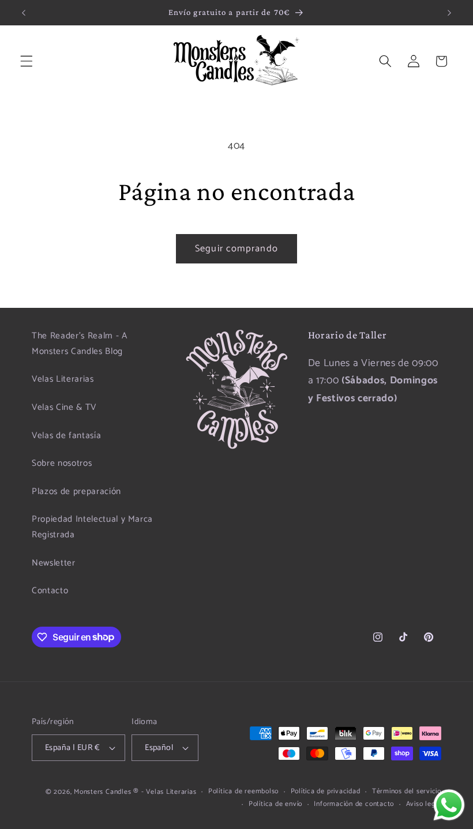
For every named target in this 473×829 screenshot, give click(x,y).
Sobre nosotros (62, 463)
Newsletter (54, 563)
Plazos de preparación (76, 491)
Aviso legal (423, 804)
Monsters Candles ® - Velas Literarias (135, 792)
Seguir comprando (236, 249)
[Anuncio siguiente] (449, 12)
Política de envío (275, 804)
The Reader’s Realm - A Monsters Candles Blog (79, 344)
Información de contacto (354, 804)
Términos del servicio (406, 791)
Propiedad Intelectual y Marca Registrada (92, 527)
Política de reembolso (243, 791)
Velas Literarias (63, 379)
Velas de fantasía (66, 435)
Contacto (50, 590)
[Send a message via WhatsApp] (449, 805)
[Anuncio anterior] (23, 12)
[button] (26, 61)
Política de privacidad (326, 791)
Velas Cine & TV (64, 407)
